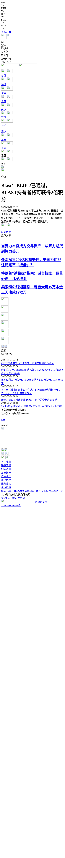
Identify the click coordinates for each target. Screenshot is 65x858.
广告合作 (6, 476)
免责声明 (6, 487)
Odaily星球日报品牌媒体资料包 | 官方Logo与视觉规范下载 (32, 491)
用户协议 (6, 480)
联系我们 (6, 465)
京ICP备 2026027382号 (13, 498)
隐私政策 (6, 483)
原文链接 (6, 232)
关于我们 (6, 462)
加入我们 (6, 469)
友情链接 (6, 472)
